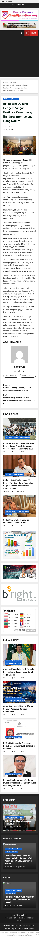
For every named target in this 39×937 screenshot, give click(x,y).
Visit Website (11, 375)
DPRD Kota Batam (11, 817)
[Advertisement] (19, 56)
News (33, 33)
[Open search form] (22, 33)
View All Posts (27, 375)
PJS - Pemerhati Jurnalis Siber (15, 700)
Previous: (17, 388)
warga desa (17, 935)
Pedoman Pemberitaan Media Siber (18, 918)
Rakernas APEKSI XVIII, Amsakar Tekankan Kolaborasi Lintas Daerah (19, 899)
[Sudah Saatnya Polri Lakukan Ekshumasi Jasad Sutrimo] (19, 506)
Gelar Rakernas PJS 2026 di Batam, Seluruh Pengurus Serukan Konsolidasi (18, 709)
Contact (19, 920)
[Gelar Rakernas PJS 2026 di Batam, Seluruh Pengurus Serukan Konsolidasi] (19, 692)
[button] (3, 33)
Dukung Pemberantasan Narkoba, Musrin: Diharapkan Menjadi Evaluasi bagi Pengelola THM (19, 783)
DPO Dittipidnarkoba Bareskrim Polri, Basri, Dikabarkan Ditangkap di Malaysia (19, 746)
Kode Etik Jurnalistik (19, 915)
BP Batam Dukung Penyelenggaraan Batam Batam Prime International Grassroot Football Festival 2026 (19, 446)
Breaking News (25, 437)
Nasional (15, 99)
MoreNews (19, 928)
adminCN (8, 127)
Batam (16, 437)
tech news (27, 935)
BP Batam (7, 99)
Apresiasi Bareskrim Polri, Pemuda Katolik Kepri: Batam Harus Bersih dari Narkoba (18, 672)
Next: (19, 399)
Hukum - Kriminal (23, 511)
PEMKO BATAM (10, 890)
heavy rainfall (5, 932)
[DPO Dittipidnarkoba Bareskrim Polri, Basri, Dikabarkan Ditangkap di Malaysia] (19, 729)
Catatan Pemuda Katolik (13, 663)
